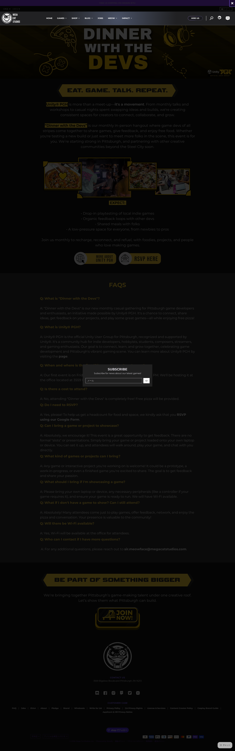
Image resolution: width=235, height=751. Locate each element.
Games (60, 18)
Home (49, 18)
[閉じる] (232, 3)
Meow (111, 18)
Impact (126, 18)
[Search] (211, 18)
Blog (87, 18)
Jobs (100, 18)
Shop (74, 18)
